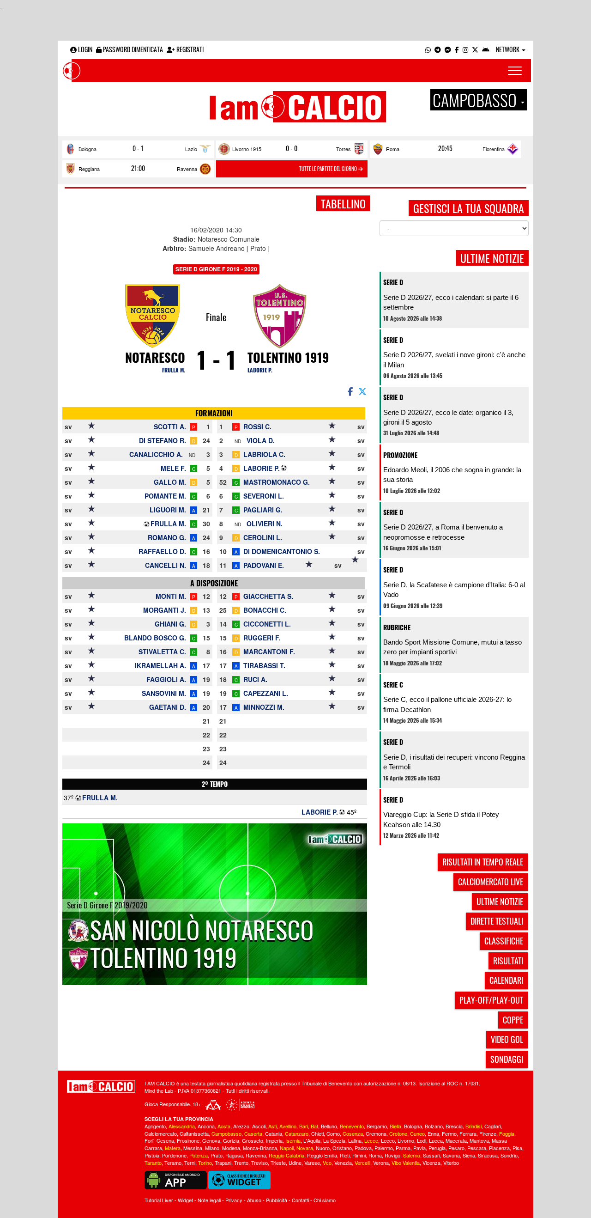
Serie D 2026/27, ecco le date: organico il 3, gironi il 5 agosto (448, 417)
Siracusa (488, 1155)
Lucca (436, 1140)
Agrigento (155, 1126)
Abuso (254, 1200)
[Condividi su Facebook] (349, 391)
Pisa (517, 1147)
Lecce (371, 1140)
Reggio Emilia (322, 1155)
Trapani (223, 1162)
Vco (327, 1162)
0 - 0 (291, 148)
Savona (451, 1155)
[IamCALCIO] (101, 1086)
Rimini (359, 1155)
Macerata (456, 1140)
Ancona (206, 1126)
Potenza (198, 1155)
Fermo (449, 1133)
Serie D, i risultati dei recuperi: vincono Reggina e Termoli (454, 762)
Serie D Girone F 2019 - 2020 (216, 269)
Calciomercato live (490, 882)
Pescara (476, 1147)
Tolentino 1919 (288, 357)
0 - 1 (138, 148)
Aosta (223, 1126)
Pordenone (174, 1155)
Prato (217, 1155)
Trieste (278, 1162)
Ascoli (258, 1126)
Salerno (411, 1155)
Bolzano (434, 1126)
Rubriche (396, 627)
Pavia (419, 1147)
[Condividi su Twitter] (363, 391)
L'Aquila (311, 1140)
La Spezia (334, 1140)
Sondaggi (506, 1059)
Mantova (479, 1140)
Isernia (293, 1140)
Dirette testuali (496, 921)
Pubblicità (276, 1200)
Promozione (400, 455)
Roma (392, 148)
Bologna (87, 148)
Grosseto (252, 1140)
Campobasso (226, 1133)
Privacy (233, 1200)
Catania (273, 1133)
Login (84, 49)
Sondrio (509, 1155)
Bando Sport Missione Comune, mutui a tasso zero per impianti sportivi (452, 647)
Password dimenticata (132, 49)
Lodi (421, 1140)
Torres (343, 148)
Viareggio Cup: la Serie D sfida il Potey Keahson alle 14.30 (441, 819)
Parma (403, 1147)
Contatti (300, 1200)
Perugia (437, 1147)
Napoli (287, 1147)
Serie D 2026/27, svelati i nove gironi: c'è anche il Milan (454, 359)
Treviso (259, 1162)
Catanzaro (296, 1133)
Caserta (253, 1133)
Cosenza (353, 1133)
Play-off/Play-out (491, 1000)
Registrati (189, 49)
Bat (314, 1126)
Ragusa (234, 1155)
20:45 (445, 148)
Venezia (343, 1162)
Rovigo (392, 1155)
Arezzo (241, 1126)
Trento (241, 1162)
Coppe (513, 1020)
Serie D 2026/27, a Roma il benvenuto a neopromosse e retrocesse (443, 532)
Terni (189, 1162)
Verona (381, 1162)
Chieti (317, 1133)
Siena (469, 1155)
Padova (363, 1147)
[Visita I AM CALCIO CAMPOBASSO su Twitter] (475, 49)
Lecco (388, 1140)
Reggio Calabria (286, 1155)
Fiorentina (493, 148)
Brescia (454, 1126)
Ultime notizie (499, 901)
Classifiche (503, 941)
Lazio (191, 148)
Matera (173, 1147)
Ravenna (187, 168)
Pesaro (456, 1147)
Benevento (352, 1126)
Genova (211, 1140)
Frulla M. (173, 370)
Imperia (274, 1140)
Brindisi (473, 1126)
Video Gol (507, 1039)
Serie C (393, 684)
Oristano (342, 1147)
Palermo (383, 1147)
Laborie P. (259, 370)
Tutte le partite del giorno (328, 168)
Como (333, 1133)
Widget (185, 1200)
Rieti (345, 1155)
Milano (212, 1147)
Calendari (506, 980)
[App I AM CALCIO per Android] (485, 49)
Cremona (376, 1133)
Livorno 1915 (246, 148)
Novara (304, 1147)
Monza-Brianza (260, 1147)
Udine (295, 1162)
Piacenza (499, 1147)
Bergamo (377, 1126)
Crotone (398, 1133)
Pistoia (152, 1155)
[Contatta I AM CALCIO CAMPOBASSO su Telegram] (437, 49)
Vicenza (431, 1162)
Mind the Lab (159, 1090)
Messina (192, 1147)
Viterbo (451, 1162)
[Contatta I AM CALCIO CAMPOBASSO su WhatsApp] (428, 49)
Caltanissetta (194, 1133)
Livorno (406, 1140)
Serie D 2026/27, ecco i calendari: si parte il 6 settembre (451, 302)
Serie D (393, 282)
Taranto (153, 1162)
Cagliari (492, 1126)
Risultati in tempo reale (482, 862)
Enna (433, 1133)
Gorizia (231, 1140)
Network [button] (508, 49)
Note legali (209, 1200)
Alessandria (182, 1126)
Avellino (287, 1126)
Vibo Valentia (406, 1162)
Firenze (487, 1133)
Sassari (431, 1155)
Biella (395, 1126)
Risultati (508, 961)
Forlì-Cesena (159, 1140)
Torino (205, 1162)
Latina (355, 1140)
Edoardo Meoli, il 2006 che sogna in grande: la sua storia (452, 474)
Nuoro (323, 1147)
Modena (231, 1147)
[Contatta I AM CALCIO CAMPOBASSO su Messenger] (448, 49)
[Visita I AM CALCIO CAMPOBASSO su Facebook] (457, 49)
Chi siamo (325, 1200)
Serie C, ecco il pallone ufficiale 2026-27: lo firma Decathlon (447, 704)
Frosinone (188, 1140)
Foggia (506, 1133)
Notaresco (155, 357)
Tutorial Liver (159, 1200)
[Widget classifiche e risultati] (239, 1179)
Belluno (329, 1126)
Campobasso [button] (476, 99)
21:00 (138, 168)
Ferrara (467, 1133)
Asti (272, 1126)
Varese (312, 1162)
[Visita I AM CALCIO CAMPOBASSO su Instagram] (465, 49)
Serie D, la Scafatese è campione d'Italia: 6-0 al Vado (454, 589)
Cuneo (417, 1133)
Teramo (172, 1162)
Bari (303, 1126)
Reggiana (89, 168)
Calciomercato (161, 1133)
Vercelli (362, 1162)
